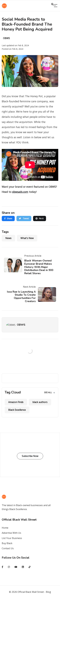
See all (48, 392)
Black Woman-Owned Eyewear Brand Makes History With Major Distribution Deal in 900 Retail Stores (38, 267)
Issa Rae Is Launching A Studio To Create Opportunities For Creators (21, 296)
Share (9, 218)
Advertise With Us (11, 532)
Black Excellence (17, 409)
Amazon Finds (15, 402)
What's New (27, 238)
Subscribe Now (30, 456)
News (8, 238)
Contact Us (8, 548)
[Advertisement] (30, 629)
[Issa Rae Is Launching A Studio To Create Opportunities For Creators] (46, 294)
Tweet (25, 218)
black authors (39, 402)
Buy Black (7, 543)
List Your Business (12, 538)
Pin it (41, 218)
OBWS (21, 324)
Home (5, 527)
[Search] (55, 6)
